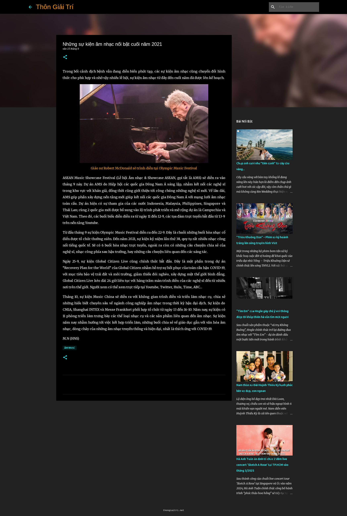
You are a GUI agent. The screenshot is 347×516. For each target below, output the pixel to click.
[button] (65, 57)
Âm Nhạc (69, 347)
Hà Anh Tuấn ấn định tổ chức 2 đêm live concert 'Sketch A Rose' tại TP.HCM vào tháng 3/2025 (262, 464)
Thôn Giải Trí (54, 6)
